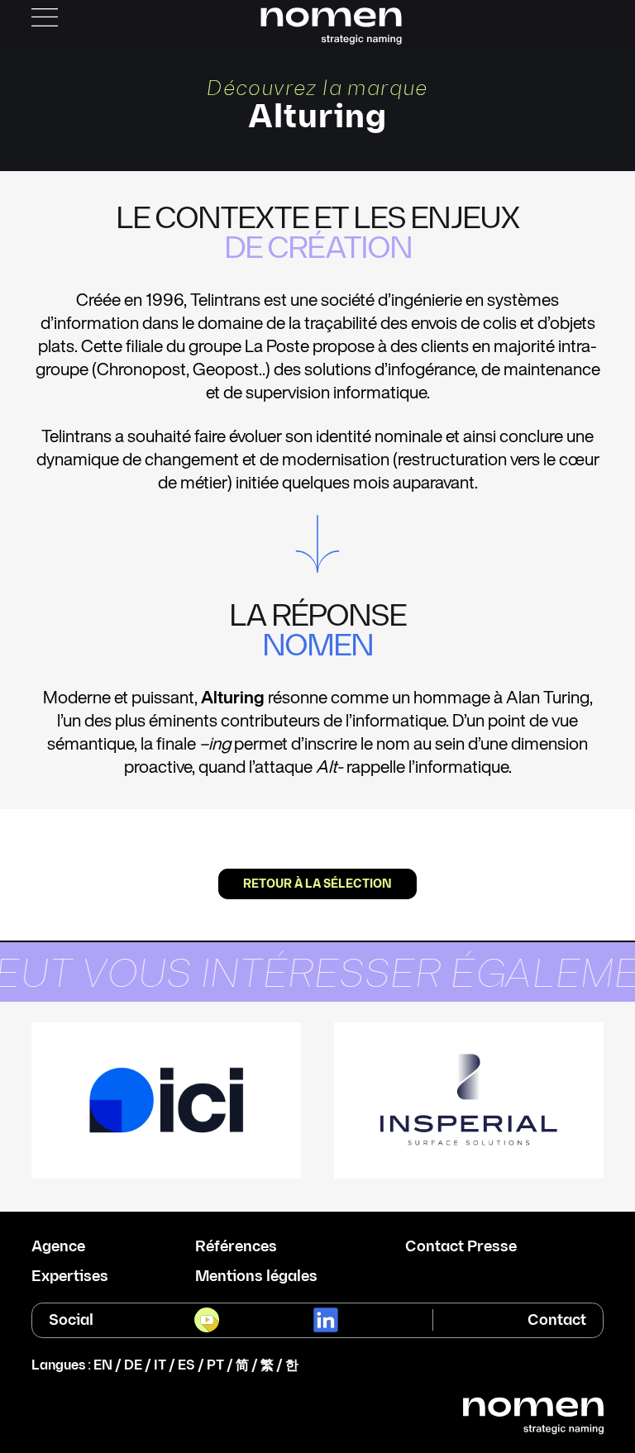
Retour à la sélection (317, 884)
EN (102, 1366)
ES (186, 1366)
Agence (58, 1247)
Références (236, 1247)
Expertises (69, 1277)
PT (215, 1366)
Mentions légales (256, 1277)
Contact (557, 1320)
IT (160, 1366)
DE (133, 1366)
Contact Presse (461, 1247)
